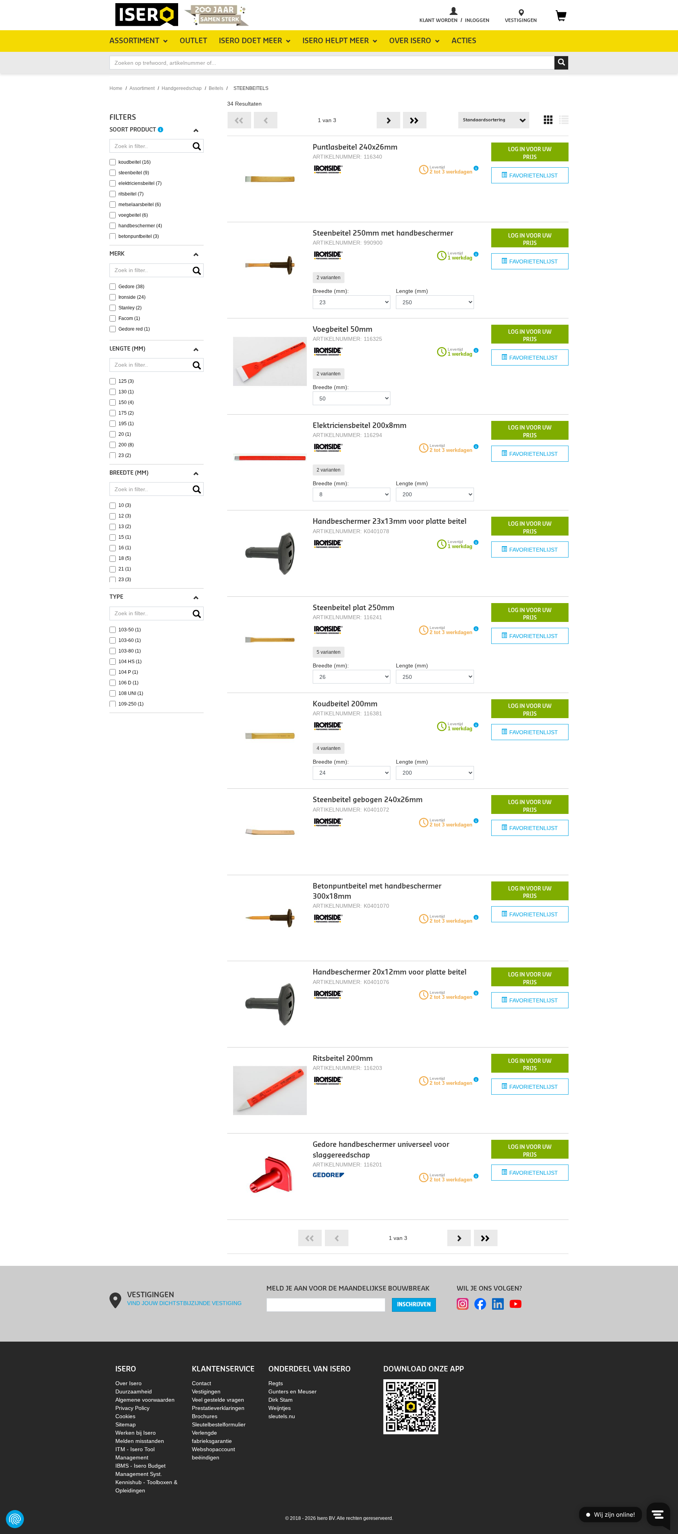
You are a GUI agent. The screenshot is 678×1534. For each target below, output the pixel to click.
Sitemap (125, 1424)
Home (115, 88)
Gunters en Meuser (292, 1391)
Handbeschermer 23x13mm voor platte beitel (390, 521)
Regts (275, 1383)
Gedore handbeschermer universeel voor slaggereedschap (381, 1149)
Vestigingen (206, 1391)
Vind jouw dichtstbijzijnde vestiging (184, 1303)
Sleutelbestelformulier (219, 1424)
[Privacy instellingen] (15, 1519)
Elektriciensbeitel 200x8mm (359, 425)
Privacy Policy (132, 1408)
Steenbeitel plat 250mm (353, 608)
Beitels (216, 88)
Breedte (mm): (331, 291)
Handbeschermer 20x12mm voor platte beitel (390, 972)
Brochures (204, 1416)
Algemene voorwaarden (145, 1400)
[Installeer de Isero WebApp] (410, 1406)
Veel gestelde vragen (218, 1400)
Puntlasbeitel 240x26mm (355, 147)
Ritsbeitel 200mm (343, 1058)
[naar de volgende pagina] (388, 120)
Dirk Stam (280, 1400)
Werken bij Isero (135, 1433)
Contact (201, 1383)
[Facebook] (480, 1304)
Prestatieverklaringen (218, 1408)
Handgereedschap (182, 88)
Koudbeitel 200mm (345, 704)
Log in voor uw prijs (530, 153)
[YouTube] (515, 1304)
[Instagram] (462, 1304)
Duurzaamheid (133, 1391)
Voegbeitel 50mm (342, 329)
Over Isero (128, 1383)
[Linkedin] (498, 1304)
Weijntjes (279, 1408)
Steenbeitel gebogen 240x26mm (368, 800)
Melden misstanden (139, 1441)
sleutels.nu (281, 1416)
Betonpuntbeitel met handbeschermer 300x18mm (377, 891)
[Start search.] (561, 63)
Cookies (125, 1416)
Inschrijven (414, 1304)
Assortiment (142, 88)
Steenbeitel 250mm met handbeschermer (383, 233)
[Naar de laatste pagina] (414, 120)
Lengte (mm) (412, 291)
